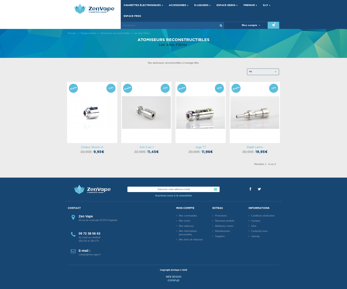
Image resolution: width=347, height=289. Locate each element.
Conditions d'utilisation (263, 215)
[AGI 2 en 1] (146, 112)
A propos (255, 220)
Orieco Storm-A (92, 147)
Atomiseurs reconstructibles (115, 33)
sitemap (255, 236)
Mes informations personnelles (188, 233)
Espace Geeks (89, 33)
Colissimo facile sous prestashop (234, 244)
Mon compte (185, 208)
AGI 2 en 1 (146, 147)
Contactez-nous (259, 231)
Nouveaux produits (225, 220)
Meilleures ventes (224, 226)
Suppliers (220, 236)
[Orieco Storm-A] (92, 112)
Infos (253, 226)
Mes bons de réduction (191, 239)
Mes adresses (186, 226)
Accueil (72, 33)
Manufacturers (222, 231)
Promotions (221, 215)
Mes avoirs (184, 220)
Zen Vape (94, 8)
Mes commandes (188, 215)
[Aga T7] (200, 112)
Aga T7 (201, 147)
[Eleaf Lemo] (255, 112)
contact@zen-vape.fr (89, 254)
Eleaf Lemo (255, 147)
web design (173, 278)
